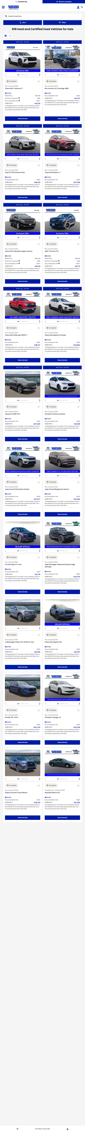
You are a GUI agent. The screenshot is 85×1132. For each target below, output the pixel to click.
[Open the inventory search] (82, 7)
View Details (23, 119)
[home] (13, 7)
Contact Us (22, 2)
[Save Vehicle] (38, 81)
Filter (64, 22)
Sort (24, 22)
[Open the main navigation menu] (3, 7)
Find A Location (65, 2)
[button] (39, 75)
